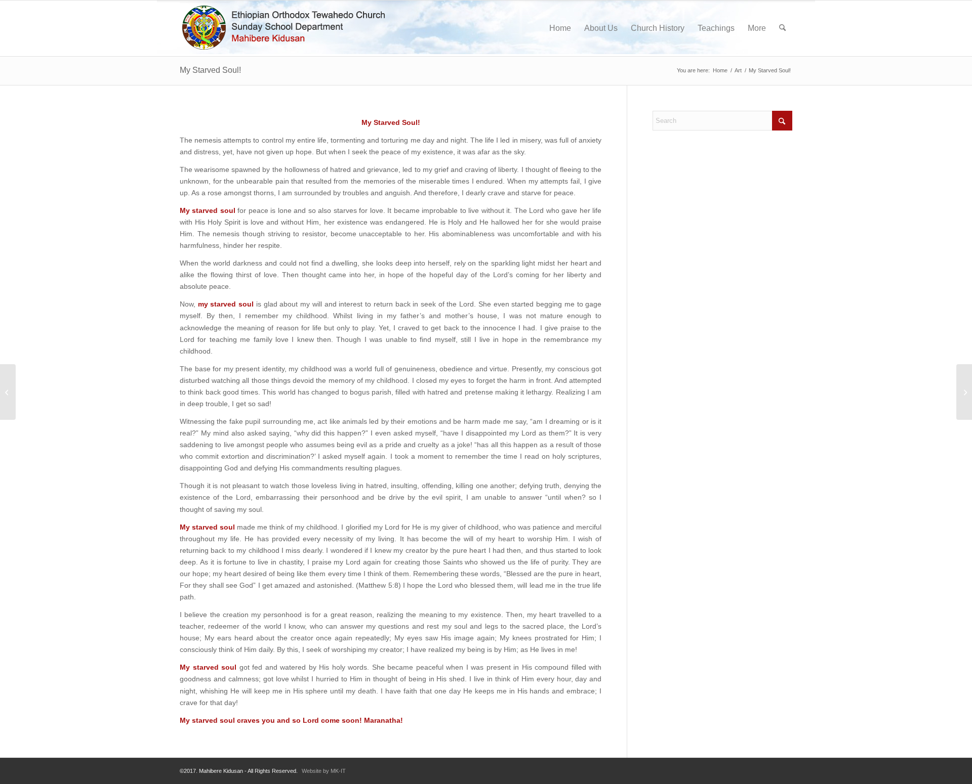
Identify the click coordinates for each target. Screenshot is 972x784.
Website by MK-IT (324, 771)
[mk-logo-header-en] (288, 28)
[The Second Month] (8, 392)
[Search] (782, 28)
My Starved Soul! (210, 70)
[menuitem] (560, 28)
